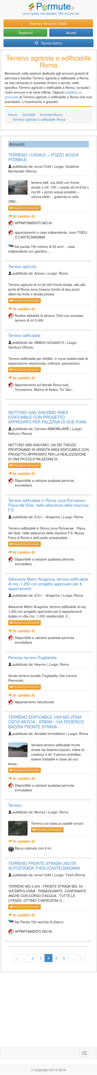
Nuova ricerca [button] (51, 43)
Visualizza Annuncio (25, 208)
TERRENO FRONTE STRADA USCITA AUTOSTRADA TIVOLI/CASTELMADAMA (44, 865)
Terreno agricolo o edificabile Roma (38, 119)
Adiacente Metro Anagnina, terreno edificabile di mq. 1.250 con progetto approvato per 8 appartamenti (48, 583)
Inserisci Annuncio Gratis (48, 23)
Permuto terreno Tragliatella (32, 657)
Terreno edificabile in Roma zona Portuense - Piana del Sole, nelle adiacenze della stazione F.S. (48, 505)
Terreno (14, 805)
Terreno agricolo (22, 266)
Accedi (71, 32)
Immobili (28, 114)
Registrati (25, 32)
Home (12, 114)
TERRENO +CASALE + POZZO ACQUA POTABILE (43, 157)
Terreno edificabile (24, 335)
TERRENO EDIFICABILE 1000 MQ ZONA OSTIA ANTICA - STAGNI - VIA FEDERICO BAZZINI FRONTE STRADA (46, 721)
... (24, 958)
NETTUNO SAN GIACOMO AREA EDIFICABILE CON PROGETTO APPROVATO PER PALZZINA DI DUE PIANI (47, 417)
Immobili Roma (51, 114)
